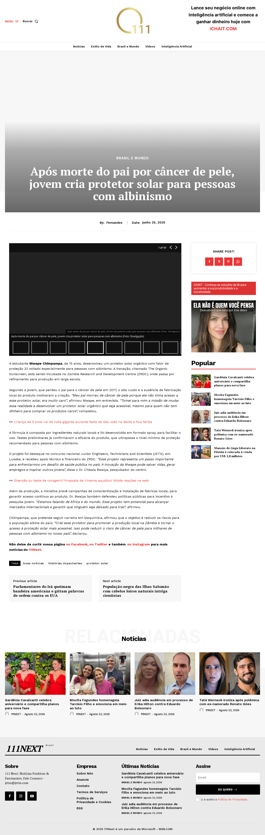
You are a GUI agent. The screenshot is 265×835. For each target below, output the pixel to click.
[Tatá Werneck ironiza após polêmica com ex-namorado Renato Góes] (201, 434)
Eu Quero (225, 789)
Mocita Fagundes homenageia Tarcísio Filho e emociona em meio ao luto (234, 399)
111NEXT (16, 714)
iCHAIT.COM (223, 28)
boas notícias (33, 563)
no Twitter (98, 544)
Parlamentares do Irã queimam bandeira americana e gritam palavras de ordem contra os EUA (48, 591)
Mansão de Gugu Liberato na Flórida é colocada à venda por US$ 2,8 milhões (234, 452)
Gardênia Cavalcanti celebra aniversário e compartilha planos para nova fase (234, 381)
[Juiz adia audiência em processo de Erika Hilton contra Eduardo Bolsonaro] (201, 416)
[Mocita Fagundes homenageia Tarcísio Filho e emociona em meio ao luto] (201, 399)
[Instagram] (20, 796)
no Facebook (77, 544)
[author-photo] (7, 714)
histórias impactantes (65, 563)
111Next (35, 550)
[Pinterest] (228, 261)
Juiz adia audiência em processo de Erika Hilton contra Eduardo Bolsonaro (232, 417)
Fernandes (114, 223)
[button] (31, 21)
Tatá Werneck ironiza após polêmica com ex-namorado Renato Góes (233, 434)
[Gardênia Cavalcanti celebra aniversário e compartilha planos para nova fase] (201, 381)
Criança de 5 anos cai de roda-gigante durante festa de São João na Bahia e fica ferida (83, 422)
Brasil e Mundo (132, 158)
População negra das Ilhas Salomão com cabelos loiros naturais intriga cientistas (136, 591)
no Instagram (139, 544)
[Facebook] (209, 261)
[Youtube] (31, 796)
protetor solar (97, 563)
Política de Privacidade (232, 799)
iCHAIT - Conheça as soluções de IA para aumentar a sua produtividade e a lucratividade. (220, 288)
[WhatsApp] (238, 261)
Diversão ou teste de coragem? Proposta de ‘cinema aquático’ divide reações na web (81, 480)
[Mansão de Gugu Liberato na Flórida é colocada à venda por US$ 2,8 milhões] (201, 452)
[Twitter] (219, 261)
